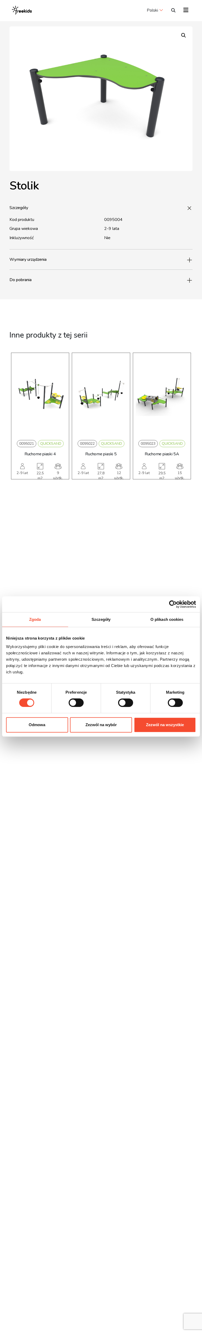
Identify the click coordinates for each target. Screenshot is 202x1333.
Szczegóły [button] (18, 208)
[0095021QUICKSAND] (40, 395)
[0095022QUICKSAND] (101, 395)
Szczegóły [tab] (101, 619)
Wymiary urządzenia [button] (28, 259)
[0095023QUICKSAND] (162, 395)
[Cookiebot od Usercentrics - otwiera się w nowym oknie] (173, 604)
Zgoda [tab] (35, 619)
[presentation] (18, 424)
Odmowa (37, 724)
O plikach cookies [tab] (167, 619)
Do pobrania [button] (20, 280)
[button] (183, 35)
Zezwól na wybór (101, 724)
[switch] (76, 702)
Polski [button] (152, 10)
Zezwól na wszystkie (165, 724)
